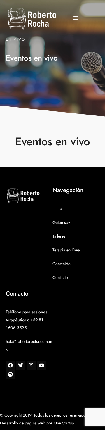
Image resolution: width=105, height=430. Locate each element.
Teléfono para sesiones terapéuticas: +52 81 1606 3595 (26, 320)
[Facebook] (10, 365)
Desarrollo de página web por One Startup (37, 423)
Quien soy (61, 222)
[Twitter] (20, 365)
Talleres (58, 236)
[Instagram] (31, 365)
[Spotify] (10, 374)
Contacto (60, 277)
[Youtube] (41, 365)
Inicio (57, 208)
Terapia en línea (66, 250)
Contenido (61, 264)
